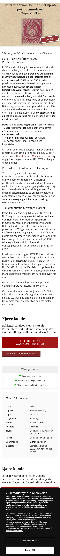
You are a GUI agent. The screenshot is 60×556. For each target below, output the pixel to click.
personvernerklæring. (14, 531)
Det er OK (30, 550)
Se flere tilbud (30, 342)
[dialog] (30, 522)
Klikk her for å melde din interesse (21, 353)
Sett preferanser (30, 541)
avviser (8, 520)
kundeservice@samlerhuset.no (34, 156)
